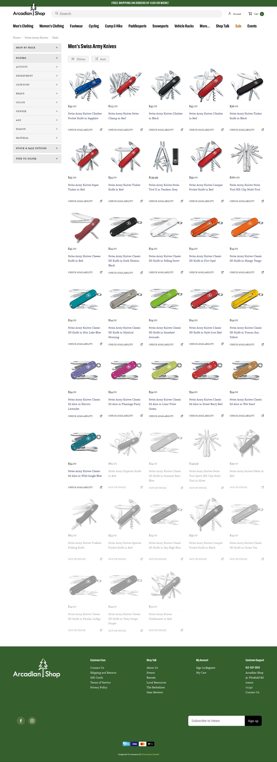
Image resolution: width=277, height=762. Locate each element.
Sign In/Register (205, 668)
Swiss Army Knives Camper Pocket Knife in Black (206, 545)
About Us (152, 668)
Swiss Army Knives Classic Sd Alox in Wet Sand (246, 401)
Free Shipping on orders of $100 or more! (140, 3)
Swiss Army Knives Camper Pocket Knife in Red (206, 187)
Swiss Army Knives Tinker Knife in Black (246, 115)
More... (205, 26)
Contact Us (97, 668)
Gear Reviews (155, 692)
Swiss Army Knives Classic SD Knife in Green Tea (246, 545)
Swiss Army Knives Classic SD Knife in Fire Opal (205, 258)
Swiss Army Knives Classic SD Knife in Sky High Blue (165, 545)
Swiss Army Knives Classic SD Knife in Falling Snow (165, 258)
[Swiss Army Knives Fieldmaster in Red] (166, 586)
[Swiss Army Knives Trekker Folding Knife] (85, 514)
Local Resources (156, 682)
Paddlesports (137, 26)
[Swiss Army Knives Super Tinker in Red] (85, 156)
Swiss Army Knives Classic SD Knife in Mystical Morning (124, 332)
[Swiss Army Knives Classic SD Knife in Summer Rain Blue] (166, 443)
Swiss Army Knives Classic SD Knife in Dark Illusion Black (124, 260)
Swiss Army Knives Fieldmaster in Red (160, 616)
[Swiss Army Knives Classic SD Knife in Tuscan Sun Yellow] (247, 299)
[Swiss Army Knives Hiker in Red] (247, 443)
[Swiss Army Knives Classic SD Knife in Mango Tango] (247, 228)
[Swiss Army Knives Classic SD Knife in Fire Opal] (206, 228)
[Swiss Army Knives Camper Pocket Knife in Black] (206, 514)
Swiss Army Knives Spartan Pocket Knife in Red (125, 545)
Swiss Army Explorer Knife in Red (124, 473)
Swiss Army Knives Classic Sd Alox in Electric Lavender (84, 404)
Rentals (151, 677)
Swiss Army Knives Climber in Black (166, 115)
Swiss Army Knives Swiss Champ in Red (123, 115)
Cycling (94, 26)
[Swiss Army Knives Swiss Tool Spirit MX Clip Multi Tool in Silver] (206, 443)
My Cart (201, 673)
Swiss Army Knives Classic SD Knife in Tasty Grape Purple (124, 618)
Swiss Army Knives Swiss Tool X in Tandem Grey (164, 187)
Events (252, 26)
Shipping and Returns (103, 673)
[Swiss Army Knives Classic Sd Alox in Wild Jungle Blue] (85, 443)
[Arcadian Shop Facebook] (21, 721)
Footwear (76, 26)
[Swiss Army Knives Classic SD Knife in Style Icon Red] (206, 299)
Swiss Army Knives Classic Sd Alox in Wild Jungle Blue (85, 473)
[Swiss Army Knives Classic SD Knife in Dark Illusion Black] (125, 228)
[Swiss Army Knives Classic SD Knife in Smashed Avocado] (166, 299)
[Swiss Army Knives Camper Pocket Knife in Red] (206, 156)
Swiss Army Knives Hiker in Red (247, 473)
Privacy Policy (98, 687)
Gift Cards (96, 677)
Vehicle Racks (184, 26)
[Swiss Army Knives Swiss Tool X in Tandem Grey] (166, 156)
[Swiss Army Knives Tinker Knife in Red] (125, 156)
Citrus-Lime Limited (150, 754)
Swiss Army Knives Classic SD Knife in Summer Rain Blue (165, 475)
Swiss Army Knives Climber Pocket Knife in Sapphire (85, 115)
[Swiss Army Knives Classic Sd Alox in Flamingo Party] (125, 371)
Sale (238, 26)
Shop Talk (222, 26)
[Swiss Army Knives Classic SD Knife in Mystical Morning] (125, 299)
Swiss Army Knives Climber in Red (206, 115)
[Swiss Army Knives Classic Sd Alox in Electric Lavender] (85, 371)
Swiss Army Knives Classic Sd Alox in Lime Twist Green (165, 404)
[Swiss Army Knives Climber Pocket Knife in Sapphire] (85, 85)
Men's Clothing (23, 26)
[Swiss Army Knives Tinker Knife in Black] (247, 85)
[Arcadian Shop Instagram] (32, 721)
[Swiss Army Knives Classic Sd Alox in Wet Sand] (247, 371)
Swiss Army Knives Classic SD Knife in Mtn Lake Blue (84, 330)
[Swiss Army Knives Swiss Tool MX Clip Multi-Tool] (247, 156)
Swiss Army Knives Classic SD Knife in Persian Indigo (84, 616)
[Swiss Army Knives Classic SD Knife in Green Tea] (247, 514)
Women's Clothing (51, 26)
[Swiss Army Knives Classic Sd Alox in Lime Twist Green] (166, 371)
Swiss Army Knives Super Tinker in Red (83, 187)
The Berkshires (156, 687)
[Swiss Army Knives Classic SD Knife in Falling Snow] (166, 228)
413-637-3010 (253, 667)
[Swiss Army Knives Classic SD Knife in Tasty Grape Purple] (125, 586)
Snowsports (160, 26)
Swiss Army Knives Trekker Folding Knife (85, 545)
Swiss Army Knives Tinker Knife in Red (124, 187)
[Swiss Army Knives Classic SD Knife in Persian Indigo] (85, 586)
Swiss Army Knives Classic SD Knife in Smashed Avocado (165, 332)
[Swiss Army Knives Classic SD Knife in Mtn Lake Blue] (85, 299)
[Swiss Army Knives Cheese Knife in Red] (85, 228)
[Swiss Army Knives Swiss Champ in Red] (125, 85)
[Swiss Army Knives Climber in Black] (166, 85)
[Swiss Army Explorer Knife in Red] (125, 443)
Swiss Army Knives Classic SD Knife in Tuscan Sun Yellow (246, 332)
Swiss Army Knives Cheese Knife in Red (84, 258)
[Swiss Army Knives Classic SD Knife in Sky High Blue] (166, 514)
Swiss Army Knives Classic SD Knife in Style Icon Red (205, 330)
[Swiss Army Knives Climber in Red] (206, 85)
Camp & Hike (113, 26)
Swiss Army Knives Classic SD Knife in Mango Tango (246, 258)
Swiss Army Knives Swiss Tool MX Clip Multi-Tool (245, 187)
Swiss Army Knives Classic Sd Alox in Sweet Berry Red (205, 401)
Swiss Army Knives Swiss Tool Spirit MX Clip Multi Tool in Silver (204, 475)
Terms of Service (100, 682)
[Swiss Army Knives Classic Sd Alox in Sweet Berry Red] (206, 371)
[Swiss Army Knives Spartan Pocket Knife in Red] (125, 514)
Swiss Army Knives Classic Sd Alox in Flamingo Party (124, 401)
